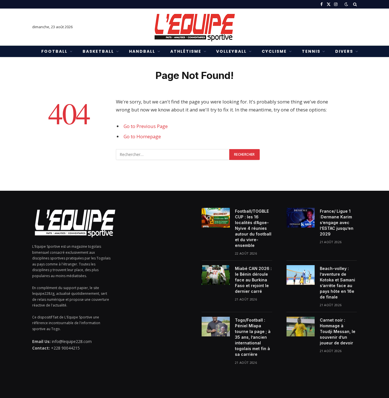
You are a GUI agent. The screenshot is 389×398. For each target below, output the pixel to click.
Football (54, 51)
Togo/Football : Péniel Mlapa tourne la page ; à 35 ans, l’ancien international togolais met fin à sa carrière (253, 337)
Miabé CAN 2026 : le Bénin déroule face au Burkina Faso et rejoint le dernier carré (253, 280)
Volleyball (231, 51)
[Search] (354, 4)
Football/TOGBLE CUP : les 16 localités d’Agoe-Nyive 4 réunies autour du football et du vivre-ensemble (253, 228)
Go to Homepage (142, 136)
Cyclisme (274, 51)
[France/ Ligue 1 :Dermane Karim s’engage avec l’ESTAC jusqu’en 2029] (300, 217)
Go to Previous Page (146, 126)
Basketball (98, 51)
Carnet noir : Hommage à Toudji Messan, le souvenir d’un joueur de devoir (337, 331)
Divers (344, 51)
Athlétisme (185, 51)
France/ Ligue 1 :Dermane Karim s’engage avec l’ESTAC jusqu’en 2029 (336, 222)
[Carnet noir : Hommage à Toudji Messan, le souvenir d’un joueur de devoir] (300, 326)
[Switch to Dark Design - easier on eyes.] (346, 4)
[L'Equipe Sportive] (194, 27)
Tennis (311, 51)
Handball (142, 51)
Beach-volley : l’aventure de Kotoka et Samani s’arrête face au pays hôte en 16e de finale (337, 282)
